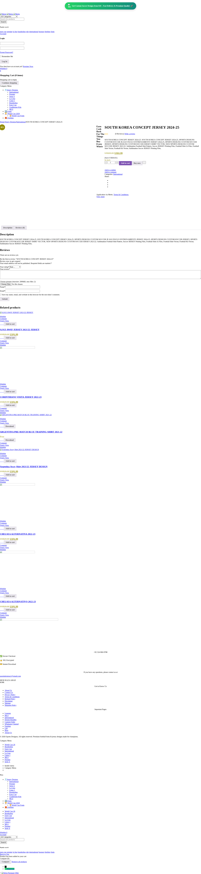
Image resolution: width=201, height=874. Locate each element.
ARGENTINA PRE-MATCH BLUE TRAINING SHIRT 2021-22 (31, 432)
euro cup (3, 32)
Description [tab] (7, 228)
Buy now (137, 163)
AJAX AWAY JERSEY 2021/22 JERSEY (19, 329)
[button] (10, 324)
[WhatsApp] (6, 869)
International (21, 122)
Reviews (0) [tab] (20, 228)
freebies (47, 32)
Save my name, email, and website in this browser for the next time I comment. (31, 295)
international (33, 32)
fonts (52, 32)
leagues (41, 32)
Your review (5, 269)
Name (2, 287)
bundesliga (22, 32)
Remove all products (19, 862)
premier (9, 32)
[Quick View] (2, 324)
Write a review (129, 134)
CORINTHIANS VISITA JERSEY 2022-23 (21, 397)
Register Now (28, 66)
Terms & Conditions (121, 195)
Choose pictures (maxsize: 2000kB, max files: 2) (18, 282)
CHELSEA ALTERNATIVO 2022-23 (18, 601)
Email (2, 291)
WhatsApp (10, 869)
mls (27, 32)
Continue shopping (9, 83)
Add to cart (125, 163)
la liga (15, 32)
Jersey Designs (10, 122)
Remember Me (7, 56)
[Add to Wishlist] (144, 162)
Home (2, 122)
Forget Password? (6, 52)
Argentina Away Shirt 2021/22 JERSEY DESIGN (23, 466)
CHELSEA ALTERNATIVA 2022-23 (17, 534)
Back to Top (4, 854)
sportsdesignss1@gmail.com (10, 676)
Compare (5, 862)
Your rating (4, 267)
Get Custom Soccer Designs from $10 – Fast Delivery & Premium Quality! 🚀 (102, 6)
